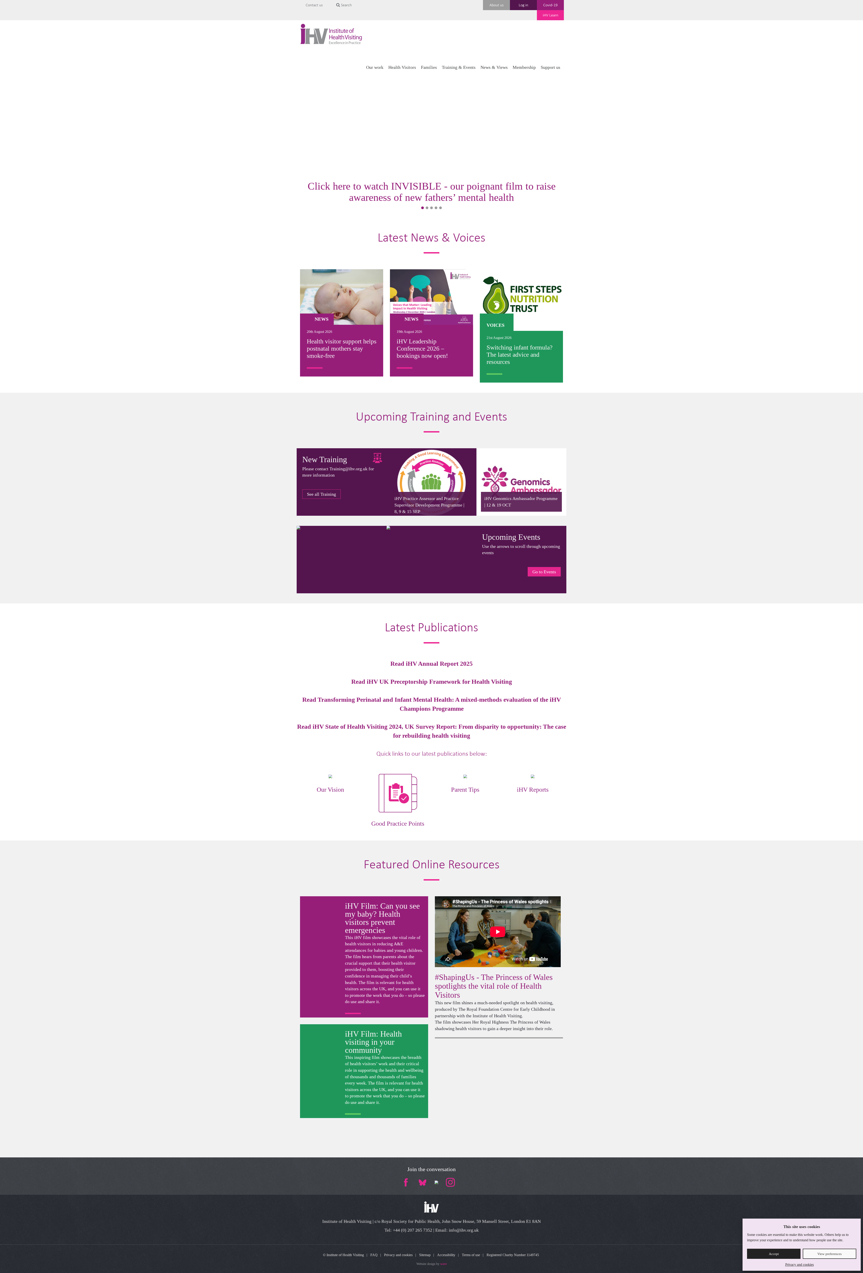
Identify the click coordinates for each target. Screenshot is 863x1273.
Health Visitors (402, 67)
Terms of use (471, 1255)
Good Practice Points (397, 823)
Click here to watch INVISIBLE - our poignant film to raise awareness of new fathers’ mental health (432, 191)
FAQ (374, 1255)
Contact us (314, 5)
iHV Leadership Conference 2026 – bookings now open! (422, 348)
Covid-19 (550, 5)
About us (496, 5)
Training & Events (459, 67)
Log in (523, 5)
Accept (774, 1254)
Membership (524, 67)
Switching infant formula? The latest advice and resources (519, 354)
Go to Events (544, 571)
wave (443, 1264)
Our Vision (330, 789)
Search (346, 5)
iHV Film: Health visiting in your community (373, 1042)
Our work (374, 67)
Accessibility (446, 1255)
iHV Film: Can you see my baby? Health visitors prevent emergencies (382, 918)
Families (429, 67)
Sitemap (425, 1255)
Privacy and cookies (799, 1264)
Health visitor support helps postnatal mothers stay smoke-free (341, 348)
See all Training (321, 494)
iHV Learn (550, 15)
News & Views (494, 67)
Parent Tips (465, 789)
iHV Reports (533, 789)
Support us (550, 67)
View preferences (829, 1254)
